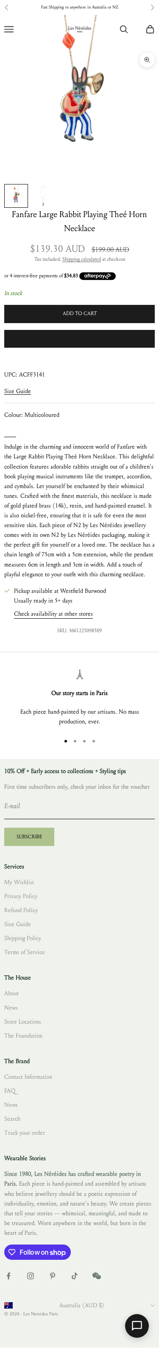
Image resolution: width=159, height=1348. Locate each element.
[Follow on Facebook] (8, 1276)
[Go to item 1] (16, 196)
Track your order (24, 1132)
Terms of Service (24, 952)
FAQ (9, 1090)
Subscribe (29, 837)
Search (12, 1118)
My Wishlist (19, 882)
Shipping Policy (22, 938)
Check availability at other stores (53, 613)
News (11, 1007)
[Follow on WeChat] (96, 1276)
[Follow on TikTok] (74, 1276)
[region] (79, 697)
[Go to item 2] (43, 196)
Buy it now (79, 338)
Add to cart (80, 313)
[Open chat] (137, 1326)
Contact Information (28, 1076)
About (11, 993)
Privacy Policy (20, 896)
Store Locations (22, 1021)
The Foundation (23, 1035)
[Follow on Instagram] (30, 1276)
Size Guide (17, 391)
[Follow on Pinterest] (52, 1276)
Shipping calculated (81, 259)
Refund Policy (21, 910)
